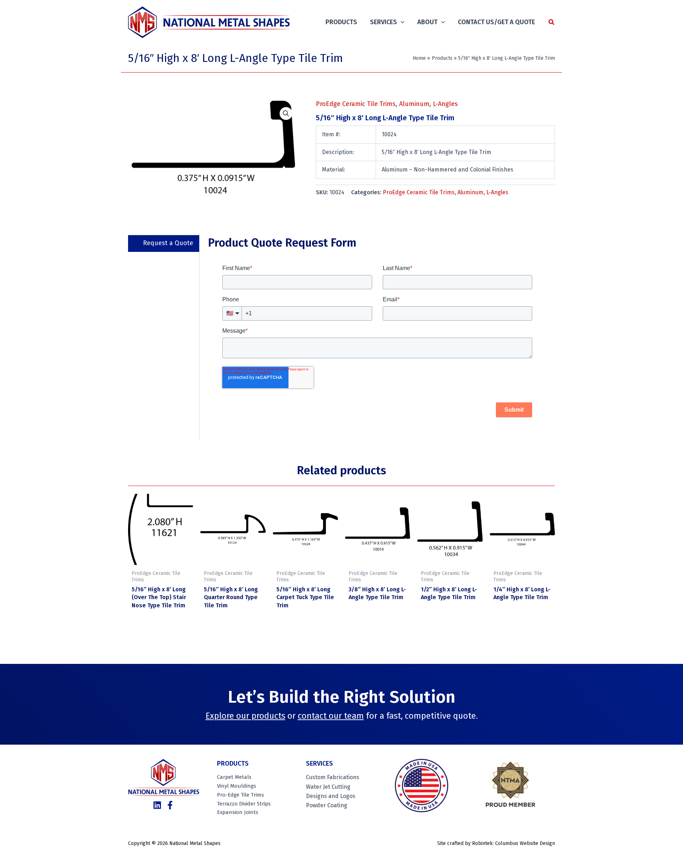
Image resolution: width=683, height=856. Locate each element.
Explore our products (245, 716)
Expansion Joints (237, 812)
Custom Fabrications (332, 777)
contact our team (331, 716)
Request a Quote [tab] (168, 243)
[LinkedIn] (157, 805)
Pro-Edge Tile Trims (240, 795)
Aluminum (414, 104)
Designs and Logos (330, 796)
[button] (400, 22)
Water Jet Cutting (328, 786)
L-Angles (445, 104)
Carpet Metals (234, 777)
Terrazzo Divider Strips (244, 803)
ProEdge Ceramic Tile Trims (356, 104)
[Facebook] (170, 805)
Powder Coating (326, 805)
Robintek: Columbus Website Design (513, 843)
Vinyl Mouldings (236, 786)
